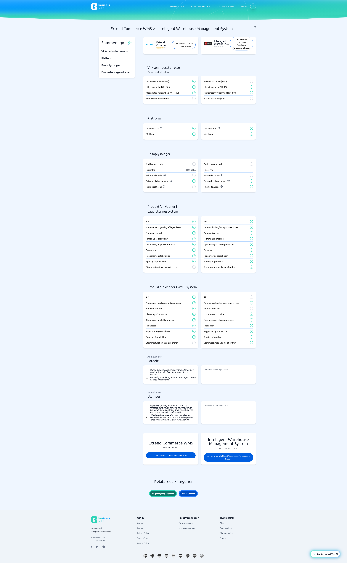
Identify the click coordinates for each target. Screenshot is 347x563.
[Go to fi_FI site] (173, 556)
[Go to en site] (202, 556)
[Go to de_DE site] (159, 556)
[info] (255, 27)
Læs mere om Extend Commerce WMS (184, 44)
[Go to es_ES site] (166, 556)
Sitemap (223, 538)
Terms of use (142, 538)
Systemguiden (226, 528)
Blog (222, 523)
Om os (140, 523)
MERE (243, 6)
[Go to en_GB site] (152, 556)
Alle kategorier (226, 533)
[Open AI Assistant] (103, 546)
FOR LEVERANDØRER (225, 6)
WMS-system (188, 493)
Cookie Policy (143, 543)
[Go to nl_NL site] (180, 556)
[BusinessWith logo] (100, 6)
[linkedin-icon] (97, 546)
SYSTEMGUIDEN (177, 6)
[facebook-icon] (91, 546)
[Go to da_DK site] (145, 556)
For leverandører (186, 523)
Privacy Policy (143, 533)
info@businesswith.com (101, 531)
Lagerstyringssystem (163, 493)
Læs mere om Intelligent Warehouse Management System (241, 43)
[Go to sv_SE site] (195, 556)
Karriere (140, 528)
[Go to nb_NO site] (187, 556)
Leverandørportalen (187, 528)
